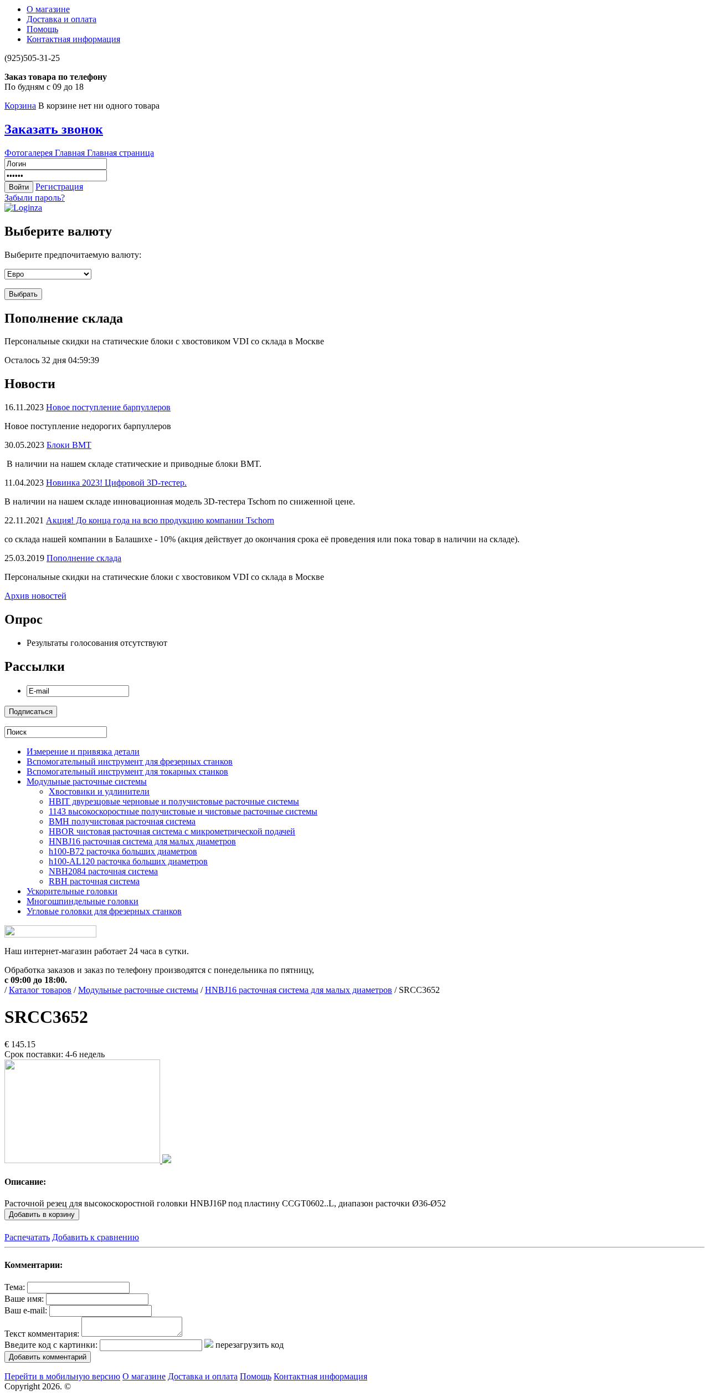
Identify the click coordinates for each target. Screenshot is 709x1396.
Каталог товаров (40, 990)
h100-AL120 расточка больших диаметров (128, 861)
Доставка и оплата (61, 19)
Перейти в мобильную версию (62, 1376)
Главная (71, 152)
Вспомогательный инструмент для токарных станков (127, 771)
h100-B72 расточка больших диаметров (123, 851)
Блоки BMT (69, 445)
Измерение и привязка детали (83, 751)
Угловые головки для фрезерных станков (104, 911)
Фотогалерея (29, 152)
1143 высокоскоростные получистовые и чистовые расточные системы (183, 811)
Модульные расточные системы (87, 781)
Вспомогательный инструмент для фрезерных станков (130, 761)
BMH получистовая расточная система (122, 821)
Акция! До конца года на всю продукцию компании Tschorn (160, 520)
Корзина (20, 105)
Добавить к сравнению (95, 1237)
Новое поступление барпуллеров (108, 407)
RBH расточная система (94, 881)
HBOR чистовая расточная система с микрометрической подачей (172, 831)
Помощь (42, 29)
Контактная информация (73, 39)
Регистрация (59, 186)
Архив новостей (35, 595)
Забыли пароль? (34, 197)
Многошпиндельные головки (82, 901)
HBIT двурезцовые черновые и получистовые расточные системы (174, 801)
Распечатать (27, 1237)
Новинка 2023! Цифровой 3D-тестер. (116, 482)
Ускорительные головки (72, 891)
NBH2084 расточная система (103, 871)
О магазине (48, 9)
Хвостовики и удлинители (99, 791)
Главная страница (120, 152)
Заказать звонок (53, 129)
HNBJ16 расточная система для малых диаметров (142, 841)
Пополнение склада (84, 558)
